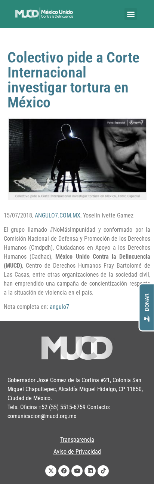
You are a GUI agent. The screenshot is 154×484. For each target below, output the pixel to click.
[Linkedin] (90, 471)
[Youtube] (77, 471)
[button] (130, 14)
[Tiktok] (103, 471)
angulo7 (59, 306)
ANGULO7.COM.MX (57, 215)
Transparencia (77, 439)
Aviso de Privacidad (77, 451)
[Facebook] (64, 471)
